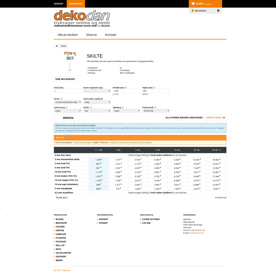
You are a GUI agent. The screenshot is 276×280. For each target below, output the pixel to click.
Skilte (63, 46)
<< (96, 150)
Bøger (59, 260)
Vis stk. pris (61, 197)
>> (220, 150)
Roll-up (60, 245)
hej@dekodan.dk (196, 233)
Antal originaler (90, 87)
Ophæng (117, 107)
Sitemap (103, 223)
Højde (145, 87)
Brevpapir (61, 223)
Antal (56, 87)
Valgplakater (63, 252)
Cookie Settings (151, 219)
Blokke (60, 219)
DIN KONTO (200, 10)
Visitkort (61, 256)
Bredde (116, 87)
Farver (57, 99)
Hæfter (60, 230)
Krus (58, 249)
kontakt (58, 3)
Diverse (91, 35)
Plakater (61, 237)
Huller (86, 107)
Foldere (60, 226)
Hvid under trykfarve (93, 99)
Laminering (59, 107)
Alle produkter (68, 35)
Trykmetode (148, 107)
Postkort (61, 241)
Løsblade (61, 234)
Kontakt (110, 35)
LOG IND (218, 11)
